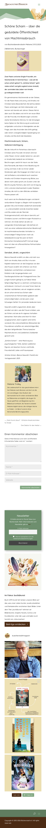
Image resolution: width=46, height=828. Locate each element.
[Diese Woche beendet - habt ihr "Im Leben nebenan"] (23, 697)
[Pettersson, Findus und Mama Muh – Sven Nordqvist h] (23, 659)
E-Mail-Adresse (23, 528)
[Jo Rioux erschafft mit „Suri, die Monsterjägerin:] (23, 773)
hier (29, 524)
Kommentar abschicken (31, 487)
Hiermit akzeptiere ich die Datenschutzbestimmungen (23, 538)
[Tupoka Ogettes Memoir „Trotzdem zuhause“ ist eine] (23, 735)
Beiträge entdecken (16, 624)
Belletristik (9, 49)
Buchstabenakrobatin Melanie (20, 44)
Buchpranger (20, 49)
